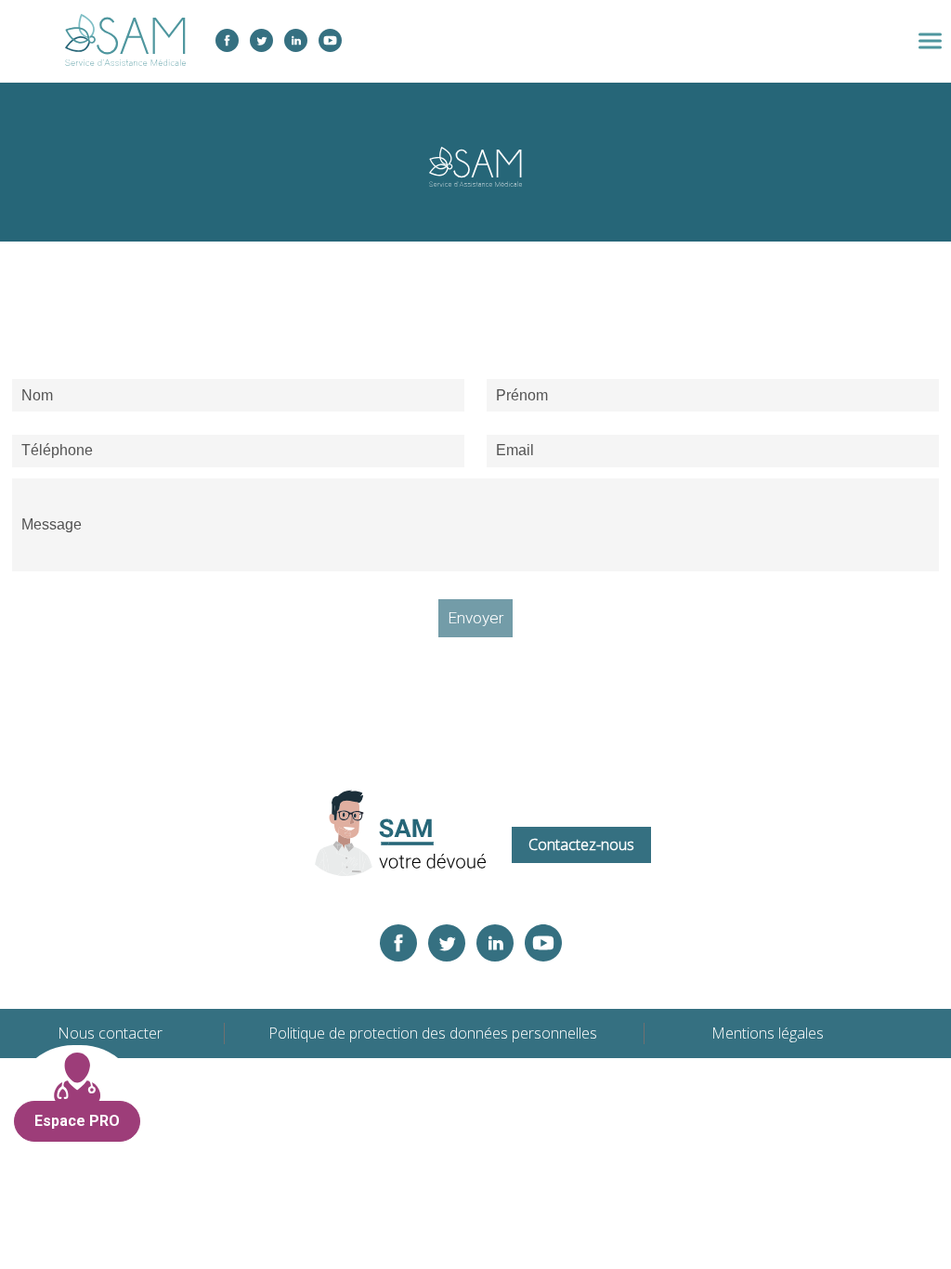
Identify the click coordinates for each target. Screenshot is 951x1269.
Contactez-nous (581, 844)
